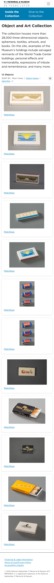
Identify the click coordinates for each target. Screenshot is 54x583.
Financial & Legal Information (18, 559)
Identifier (6, 81)
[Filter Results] (50, 78)
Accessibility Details (14, 565)
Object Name (32, 78)
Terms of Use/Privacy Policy (17, 562)
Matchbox (9, 114)
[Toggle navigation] (48, 4)
